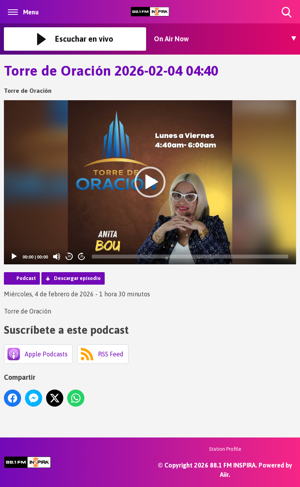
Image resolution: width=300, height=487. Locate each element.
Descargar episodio (77, 278)
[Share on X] (54, 398)
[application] (150, 182)
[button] (150, 182)
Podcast (26, 278)
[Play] (14, 256)
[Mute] (57, 256)
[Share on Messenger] (33, 398)
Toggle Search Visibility (287, 18)
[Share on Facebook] (12, 398)
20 (69, 256)
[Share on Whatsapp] (75, 398)
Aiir (224, 474)
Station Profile (225, 449)
